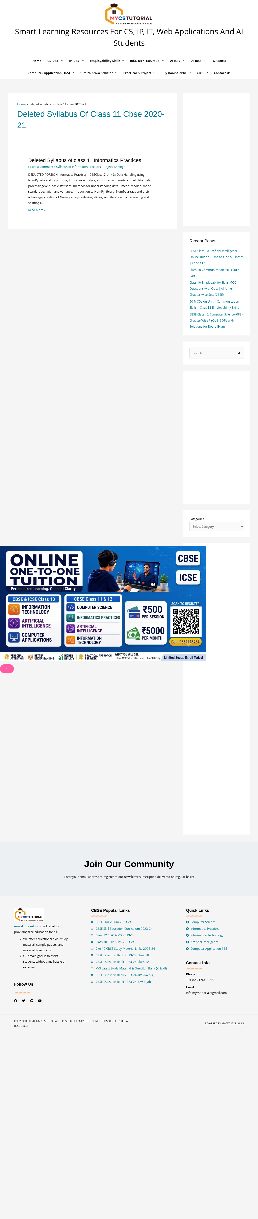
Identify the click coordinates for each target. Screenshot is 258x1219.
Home (21, 104)
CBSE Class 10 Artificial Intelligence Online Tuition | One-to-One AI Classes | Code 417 (216, 257)
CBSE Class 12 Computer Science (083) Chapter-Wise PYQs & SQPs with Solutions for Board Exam (215, 320)
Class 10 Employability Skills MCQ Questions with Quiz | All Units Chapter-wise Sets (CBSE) (212, 288)
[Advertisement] (92, 280)
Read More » (37, 210)
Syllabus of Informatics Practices (78, 167)
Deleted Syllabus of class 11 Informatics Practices (84, 160)
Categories (196, 519)
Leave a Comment (40, 167)
